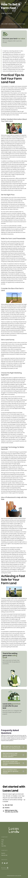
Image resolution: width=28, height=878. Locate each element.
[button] (25, 2)
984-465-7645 (4, 855)
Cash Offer (3, 845)
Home (2, 839)
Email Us (3, 853)
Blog (2, 843)
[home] (7, 2)
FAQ (2, 841)
